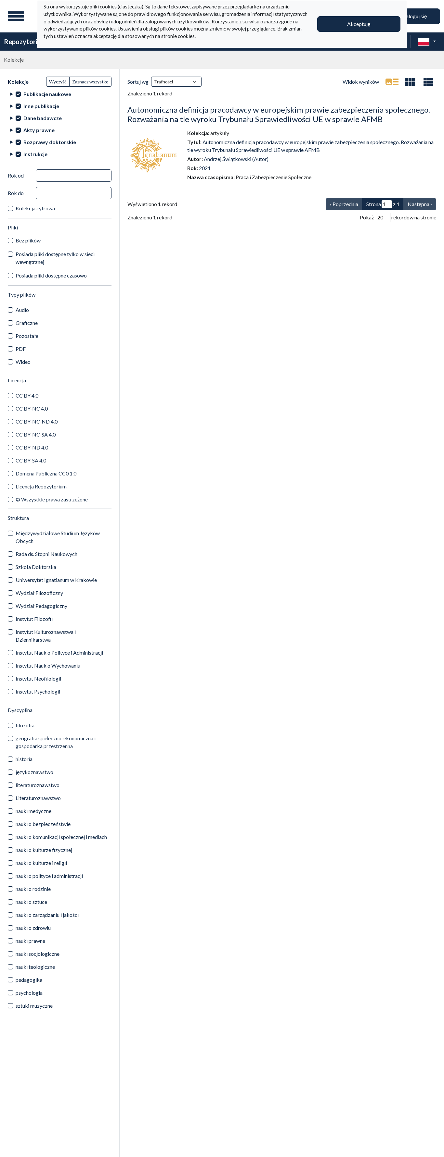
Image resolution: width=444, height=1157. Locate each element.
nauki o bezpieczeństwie (43, 824)
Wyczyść (58, 81)
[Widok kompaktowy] (410, 82)
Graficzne (27, 323)
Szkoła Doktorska (36, 567)
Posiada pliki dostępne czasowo (51, 275)
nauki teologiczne (35, 967)
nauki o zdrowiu (33, 928)
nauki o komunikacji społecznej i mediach (61, 837)
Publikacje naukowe (47, 94)
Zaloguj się (415, 16)
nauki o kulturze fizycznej (44, 850)
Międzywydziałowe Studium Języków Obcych (58, 537)
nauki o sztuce (31, 902)
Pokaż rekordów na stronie (398, 217)
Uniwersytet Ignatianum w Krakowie (56, 580)
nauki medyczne (33, 811)
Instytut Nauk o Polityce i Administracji (59, 652)
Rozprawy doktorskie (49, 142)
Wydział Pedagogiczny (41, 606)
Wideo (23, 362)
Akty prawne (39, 130)
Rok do (16, 193)
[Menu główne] (16, 16)
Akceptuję (358, 24)
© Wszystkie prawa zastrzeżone (52, 499)
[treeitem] (59, 94)
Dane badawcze (42, 118)
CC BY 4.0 (27, 395)
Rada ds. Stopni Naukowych (46, 554)
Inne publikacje (41, 106)
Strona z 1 (382, 204)
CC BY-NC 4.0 (32, 408)
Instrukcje (35, 154)
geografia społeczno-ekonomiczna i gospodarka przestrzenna (56, 742)
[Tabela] (428, 82)
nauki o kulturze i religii (41, 863)
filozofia (25, 725)
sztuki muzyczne (34, 1006)
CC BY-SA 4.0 (31, 460)
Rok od (16, 175)
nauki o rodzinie (33, 889)
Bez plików (28, 240)
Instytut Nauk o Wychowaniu (48, 665)
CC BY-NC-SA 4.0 (36, 434)
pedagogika (29, 980)
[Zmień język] (426, 41)
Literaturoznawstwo (38, 798)
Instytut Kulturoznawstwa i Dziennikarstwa (46, 636)
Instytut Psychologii (38, 691)
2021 (205, 168)
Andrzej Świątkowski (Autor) (236, 159)
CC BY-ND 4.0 (32, 447)
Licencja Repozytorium (41, 486)
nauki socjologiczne (37, 954)
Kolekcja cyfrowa (35, 208)
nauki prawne (30, 941)
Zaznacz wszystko (90, 81)
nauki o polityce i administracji (49, 876)
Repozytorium (25, 41)
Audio (22, 310)
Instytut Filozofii (34, 619)
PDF (21, 349)
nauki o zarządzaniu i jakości (47, 915)
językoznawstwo (34, 772)
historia (24, 759)
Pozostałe (27, 336)
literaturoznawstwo (37, 785)
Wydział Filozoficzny (39, 593)
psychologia (29, 993)
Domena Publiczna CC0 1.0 (46, 473)
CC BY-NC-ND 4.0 (37, 421)
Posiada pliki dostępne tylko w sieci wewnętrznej (55, 258)
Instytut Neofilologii (38, 678)
